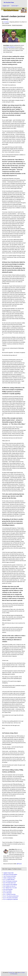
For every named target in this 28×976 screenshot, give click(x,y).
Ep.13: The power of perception (10, 897)
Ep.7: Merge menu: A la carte (10, 887)
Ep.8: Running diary (8, 889)
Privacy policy (14, 973)
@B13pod (19, 863)
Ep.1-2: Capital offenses (8, 879)
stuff (6, 5)
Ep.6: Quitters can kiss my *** (10, 886)
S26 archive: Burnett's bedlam (10, 874)
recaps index (8, 873)
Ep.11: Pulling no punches (9, 894)
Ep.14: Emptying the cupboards (10, 899)
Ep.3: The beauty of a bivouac (10, 881)
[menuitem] (5, 5)
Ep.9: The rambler (7, 891)
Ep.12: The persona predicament (10, 896)
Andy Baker (6, 21)
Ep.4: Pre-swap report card (9, 882)
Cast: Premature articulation (9, 876)
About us (19, 972)
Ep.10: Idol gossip (7, 892)
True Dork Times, (11, 972)
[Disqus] (14, 919)
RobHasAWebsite (11, 47)
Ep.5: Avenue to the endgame (10, 884)
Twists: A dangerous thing (9, 878)
